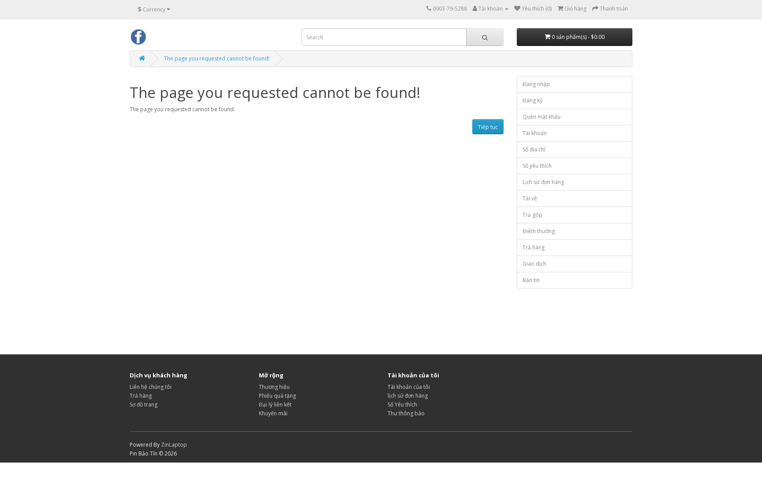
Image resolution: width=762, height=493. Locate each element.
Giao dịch (534, 263)
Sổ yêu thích (537, 165)
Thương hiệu (274, 387)
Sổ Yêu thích (402, 404)
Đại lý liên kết (275, 404)
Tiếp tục (488, 127)
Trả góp (532, 214)
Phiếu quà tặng (277, 395)
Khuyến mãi (273, 413)
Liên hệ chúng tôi (151, 387)
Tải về (530, 198)
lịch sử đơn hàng (408, 395)
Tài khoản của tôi (409, 387)
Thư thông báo (406, 413)
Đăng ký (532, 100)
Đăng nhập (536, 84)
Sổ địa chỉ (534, 149)
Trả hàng (534, 247)
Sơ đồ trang (143, 404)
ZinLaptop (174, 444)
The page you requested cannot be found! (216, 58)
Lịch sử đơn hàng (543, 182)
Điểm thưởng (539, 231)
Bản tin (531, 280)
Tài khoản (535, 133)
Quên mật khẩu (541, 116)
